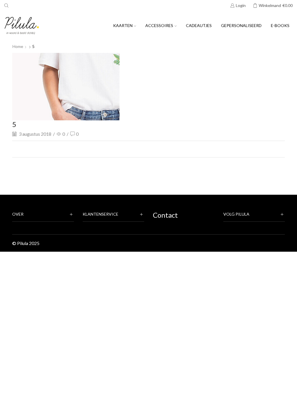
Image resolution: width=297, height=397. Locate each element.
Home (17, 46)
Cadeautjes (199, 25)
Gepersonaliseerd (241, 25)
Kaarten (123, 25)
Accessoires (159, 25)
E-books (280, 25)
